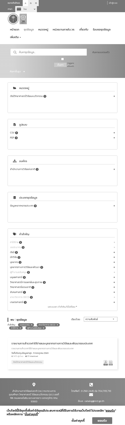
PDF (13, 137)
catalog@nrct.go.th (94, 401)
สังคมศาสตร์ (17, 292)
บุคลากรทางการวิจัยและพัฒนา (26, 267)
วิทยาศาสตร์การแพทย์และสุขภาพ (27, 282)
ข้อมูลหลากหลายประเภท (23, 205)
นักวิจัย (14, 257)
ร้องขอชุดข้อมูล (102, 29)
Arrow (26, 9)
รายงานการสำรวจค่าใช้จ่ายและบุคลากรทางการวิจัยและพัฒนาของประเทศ (52, 343)
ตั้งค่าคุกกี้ (78, 420)
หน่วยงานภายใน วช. (64, 29)
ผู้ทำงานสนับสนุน (19, 272)
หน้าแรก (14, 29)
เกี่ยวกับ (83, 29)
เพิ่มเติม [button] (14, 37)
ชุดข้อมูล (29, 29)
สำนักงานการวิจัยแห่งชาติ (24, 169)
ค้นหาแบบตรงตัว (100, 52)
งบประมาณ (16, 247)
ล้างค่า (70, 65)
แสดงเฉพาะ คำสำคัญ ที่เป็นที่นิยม (62, 306)
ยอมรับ (102, 420)
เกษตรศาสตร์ (18, 302)
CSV (13, 132)
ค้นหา (60, 65)
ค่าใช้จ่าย (15, 242)
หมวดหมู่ (43, 29)
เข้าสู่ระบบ (113, 3)
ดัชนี (13, 252)
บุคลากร (15, 262)
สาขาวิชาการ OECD (21, 297)
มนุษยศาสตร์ (17, 277)
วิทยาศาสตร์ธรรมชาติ (21, 287)
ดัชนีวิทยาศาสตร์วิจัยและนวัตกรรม (27, 96)
